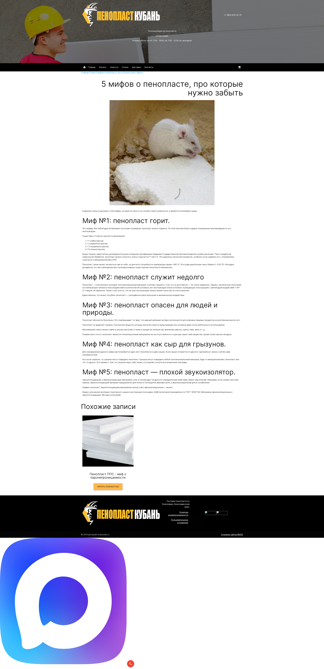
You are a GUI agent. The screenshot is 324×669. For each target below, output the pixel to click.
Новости (114, 67)
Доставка (136, 67)
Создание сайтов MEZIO (232, 534)
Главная (89, 67)
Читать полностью (108, 486)
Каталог (102, 67)
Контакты (149, 67)
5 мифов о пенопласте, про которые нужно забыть (119, 72)
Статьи (125, 67)
